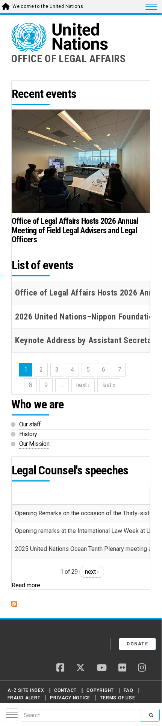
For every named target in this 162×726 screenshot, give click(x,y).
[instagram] (142, 668)
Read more (26, 585)
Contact (65, 690)
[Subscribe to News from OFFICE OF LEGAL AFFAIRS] (80, 604)
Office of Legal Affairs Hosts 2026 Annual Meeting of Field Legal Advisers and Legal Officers (75, 230)
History (28, 434)
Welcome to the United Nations (47, 6)
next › (91, 571)
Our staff (30, 424)
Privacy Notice (70, 697)
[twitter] (80, 668)
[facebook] (60, 668)
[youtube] (102, 668)
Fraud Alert (24, 697)
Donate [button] (137, 643)
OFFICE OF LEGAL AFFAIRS (68, 59)
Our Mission (34, 443)
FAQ (128, 690)
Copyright (100, 690)
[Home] (37, 641)
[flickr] (122, 668)
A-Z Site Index (26, 690)
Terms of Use (117, 697)
